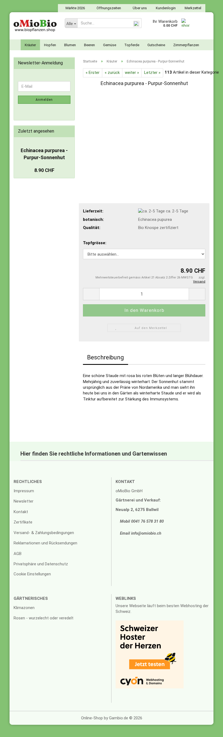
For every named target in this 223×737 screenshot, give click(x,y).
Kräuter (30, 45)
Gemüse (109, 45)
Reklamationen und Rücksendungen (45, 543)
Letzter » (152, 72)
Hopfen (50, 45)
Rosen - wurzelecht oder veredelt (43, 618)
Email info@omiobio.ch (140, 533)
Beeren (89, 45)
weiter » (132, 72)
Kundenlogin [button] (165, 8)
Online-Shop (92, 718)
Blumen (70, 45)
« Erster (93, 72)
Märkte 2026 (75, 8)
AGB (17, 553)
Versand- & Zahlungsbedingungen (44, 532)
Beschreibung (105, 357)
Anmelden (44, 100)
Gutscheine (156, 45)
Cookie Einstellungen (32, 574)
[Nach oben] (208, 728)
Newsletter (23, 501)
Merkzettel (192, 8)
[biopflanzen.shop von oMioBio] (35, 25)
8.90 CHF (44, 170)
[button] (91, 294)
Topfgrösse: (94, 242)
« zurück (112, 72)
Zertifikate (23, 522)
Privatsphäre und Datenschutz (41, 564)
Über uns (139, 8)
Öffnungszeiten (108, 8)
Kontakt (21, 511)
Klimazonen (24, 607)
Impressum (24, 490)
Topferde (131, 45)
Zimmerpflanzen (186, 45)
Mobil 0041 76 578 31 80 (141, 521)
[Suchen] (136, 23)
